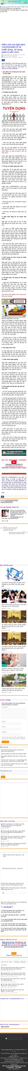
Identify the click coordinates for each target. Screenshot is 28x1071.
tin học (12, 291)
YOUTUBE (18, 1067)
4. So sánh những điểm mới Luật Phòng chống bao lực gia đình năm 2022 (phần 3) (14, 924)
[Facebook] (13, 1051)
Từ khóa (16, 962)
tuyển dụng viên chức (6, 502)
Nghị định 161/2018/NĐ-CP (16, 487)
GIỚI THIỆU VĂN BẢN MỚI (10, 56)
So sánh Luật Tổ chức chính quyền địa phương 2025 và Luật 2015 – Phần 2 (14, 626)
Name (4, 721)
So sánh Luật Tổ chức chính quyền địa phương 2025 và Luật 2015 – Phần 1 (14, 648)
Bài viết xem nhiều (6, 962)
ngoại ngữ (4, 291)
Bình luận (4, 965)
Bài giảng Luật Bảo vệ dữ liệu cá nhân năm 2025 (13, 756)
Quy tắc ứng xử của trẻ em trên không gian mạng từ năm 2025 (13, 669)
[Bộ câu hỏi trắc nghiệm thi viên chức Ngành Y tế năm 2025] (1, 989)
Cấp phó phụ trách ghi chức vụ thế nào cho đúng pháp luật (13, 979)
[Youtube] (15, 1051)
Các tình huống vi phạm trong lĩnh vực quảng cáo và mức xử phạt (14, 764)
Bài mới (23, 962)
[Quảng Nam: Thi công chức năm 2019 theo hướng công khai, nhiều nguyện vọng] (1, 973)
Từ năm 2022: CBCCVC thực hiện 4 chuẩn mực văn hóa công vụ (12, 985)
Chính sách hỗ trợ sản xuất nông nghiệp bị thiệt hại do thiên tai (13, 689)
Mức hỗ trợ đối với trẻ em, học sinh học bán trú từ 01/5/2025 (14, 605)
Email (4, 726)
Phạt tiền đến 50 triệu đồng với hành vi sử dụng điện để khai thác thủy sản (13, 968)
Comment (5, 707)
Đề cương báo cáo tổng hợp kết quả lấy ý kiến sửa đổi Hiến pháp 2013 (13, 844)
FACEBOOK (10, 1067)
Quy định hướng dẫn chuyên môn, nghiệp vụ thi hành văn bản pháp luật (13, 584)
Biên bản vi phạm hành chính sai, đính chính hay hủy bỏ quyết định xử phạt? (10, 528)
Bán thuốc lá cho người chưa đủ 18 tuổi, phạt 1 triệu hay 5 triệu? (17, 532)
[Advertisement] (14, 28)
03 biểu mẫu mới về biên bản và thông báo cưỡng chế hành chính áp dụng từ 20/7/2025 (13, 838)
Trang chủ (4, 7)
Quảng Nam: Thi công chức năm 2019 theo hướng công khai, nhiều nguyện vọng (13, 973)
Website (4, 732)
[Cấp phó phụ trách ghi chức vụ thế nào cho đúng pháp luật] (1, 978)
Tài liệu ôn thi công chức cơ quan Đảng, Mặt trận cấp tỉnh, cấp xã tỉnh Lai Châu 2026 (14, 760)
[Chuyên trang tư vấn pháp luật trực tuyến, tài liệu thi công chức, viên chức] (14, 2)
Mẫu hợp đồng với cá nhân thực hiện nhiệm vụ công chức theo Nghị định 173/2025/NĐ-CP (12, 825)
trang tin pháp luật (16, 955)
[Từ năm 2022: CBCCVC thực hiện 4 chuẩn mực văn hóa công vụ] (1, 984)
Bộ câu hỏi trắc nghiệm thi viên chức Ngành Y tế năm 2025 (12, 990)
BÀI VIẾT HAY (12, 7)
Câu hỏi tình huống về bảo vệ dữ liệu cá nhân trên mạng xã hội (12, 750)
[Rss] (12, 1051)
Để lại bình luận (7, 57)
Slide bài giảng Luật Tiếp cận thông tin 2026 (13, 753)
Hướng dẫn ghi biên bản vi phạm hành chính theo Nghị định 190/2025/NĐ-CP (13, 831)
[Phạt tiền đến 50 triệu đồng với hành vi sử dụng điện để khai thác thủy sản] (1, 967)
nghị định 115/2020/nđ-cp (11, 500)
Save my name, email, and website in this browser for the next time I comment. (14, 737)
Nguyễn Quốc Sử (7, 54)
